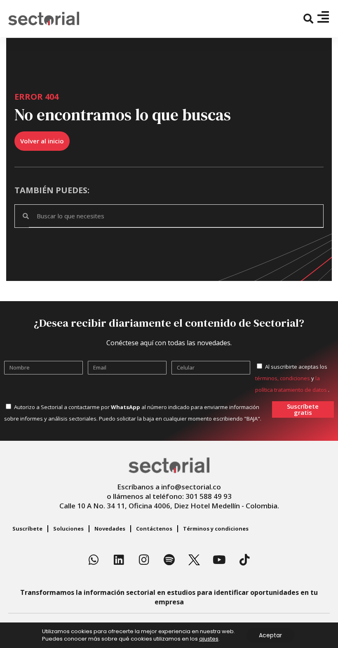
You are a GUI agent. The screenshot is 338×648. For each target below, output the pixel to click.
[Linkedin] (118, 559)
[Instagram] (143, 559)
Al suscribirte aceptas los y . (292, 378)
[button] (308, 19)
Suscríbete (27, 528)
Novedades (109, 528)
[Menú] (323, 16)
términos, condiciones (282, 378)
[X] (194, 559)
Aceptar (270, 635)
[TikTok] (244, 559)
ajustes (208, 639)
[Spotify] (169, 559)
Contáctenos (154, 528)
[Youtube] (219, 559)
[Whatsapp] (93, 559)
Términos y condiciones (216, 528)
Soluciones (68, 528)
